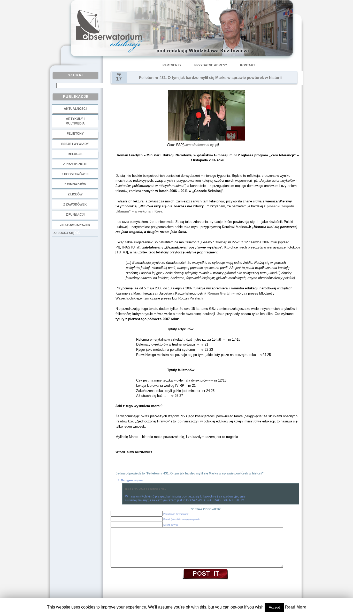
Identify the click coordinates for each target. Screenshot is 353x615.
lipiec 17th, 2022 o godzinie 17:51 (145, 488)
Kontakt (247, 65)
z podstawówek (75, 174)
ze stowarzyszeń (75, 225)
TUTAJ (122, 252)
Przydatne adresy (210, 65)
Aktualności (75, 109)
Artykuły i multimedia (75, 121)
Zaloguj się (63, 233)
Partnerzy (172, 65)
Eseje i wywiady (75, 144)
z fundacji (75, 214)
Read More (295, 607)
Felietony (75, 133)
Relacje (75, 154)
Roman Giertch (220, 293)
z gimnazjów (75, 184)
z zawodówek (75, 204)
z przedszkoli (75, 164)
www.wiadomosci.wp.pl (201, 145)
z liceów (75, 194)
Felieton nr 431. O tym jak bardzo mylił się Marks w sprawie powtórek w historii (210, 78)
